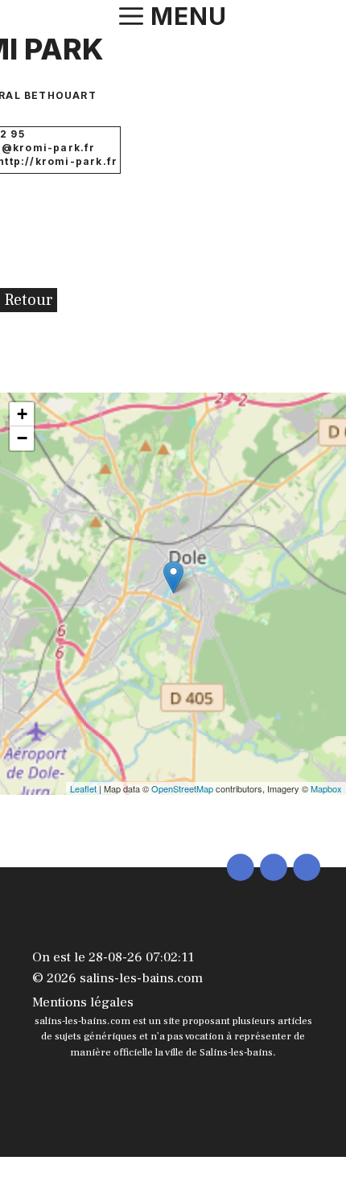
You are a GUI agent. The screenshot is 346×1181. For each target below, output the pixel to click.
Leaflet (83, 788)
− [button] (22, 438)
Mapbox (326, 788)
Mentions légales (83, 1002)
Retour (28, 300)
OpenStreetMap (182, 788)
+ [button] (22, 414)
